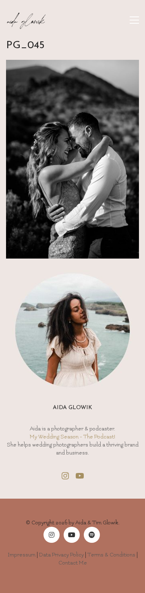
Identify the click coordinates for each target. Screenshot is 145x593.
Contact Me (72, 563)
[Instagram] (52, 535)
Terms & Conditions (111, 555)
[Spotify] (92, 535)
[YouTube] (72, 535)
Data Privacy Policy (61, 555)
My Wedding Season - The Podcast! (72, 437)
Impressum (21, 555)
